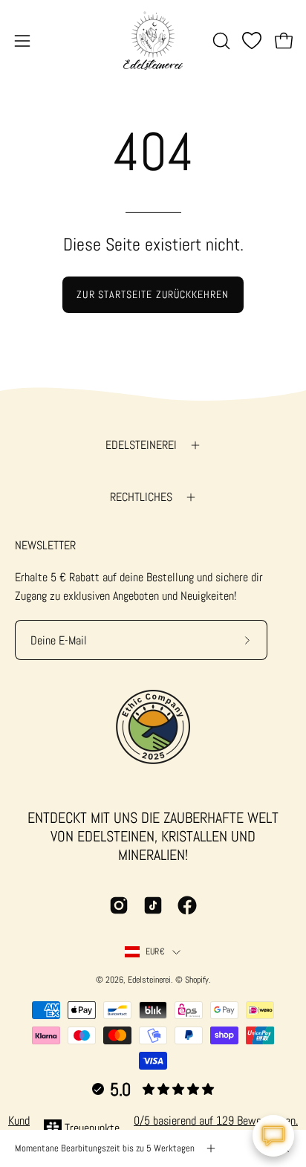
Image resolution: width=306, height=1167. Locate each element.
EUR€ (155, 951)
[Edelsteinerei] (153, 40)
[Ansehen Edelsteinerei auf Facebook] (187, 905)
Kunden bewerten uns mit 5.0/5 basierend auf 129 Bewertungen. (153, 1120)
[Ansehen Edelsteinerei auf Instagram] (119, 905)
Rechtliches (141, 497)
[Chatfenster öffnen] (273, 1136)
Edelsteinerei (141, 445)
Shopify (197, 980)
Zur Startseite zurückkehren (152, 294)
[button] (219, 40)
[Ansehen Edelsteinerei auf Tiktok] (153, 905)
